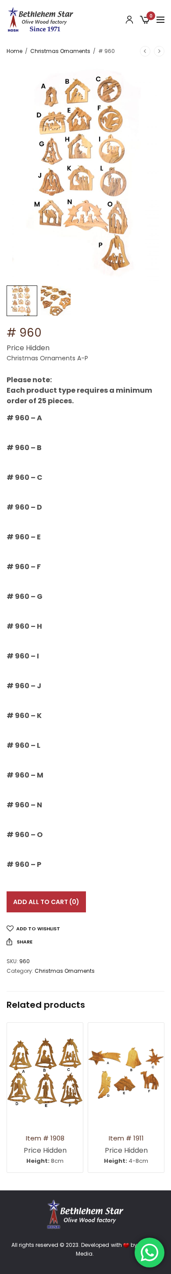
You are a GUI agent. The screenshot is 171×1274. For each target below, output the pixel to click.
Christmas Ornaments (60, 51)
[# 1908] (45, 1073)
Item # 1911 (126, 1138)
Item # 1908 (45, 1138)
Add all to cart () (46, 901)
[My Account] (129, 19)
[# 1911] (126, 1073)
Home (14, 51)
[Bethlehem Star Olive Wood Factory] (41, 20)
